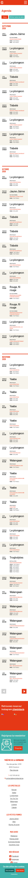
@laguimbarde (18, 709)
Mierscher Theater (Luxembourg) (17, 82)
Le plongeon (17, 48)
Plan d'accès (14, 770)
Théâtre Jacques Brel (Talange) (16, 341)
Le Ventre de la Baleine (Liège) (16, 465)
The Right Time (14, 845)
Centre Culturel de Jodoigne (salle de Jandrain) (17, 479)
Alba (14, 821)
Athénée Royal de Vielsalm (15, 39)
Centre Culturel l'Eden (14, 384)
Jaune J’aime (17, 34)
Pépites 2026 (14, 839)
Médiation (14, 836)
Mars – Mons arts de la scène (16, 665)
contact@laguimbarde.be (14, 778)
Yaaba (13, 379)
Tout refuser (20, 870)
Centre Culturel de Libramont (16, 582)
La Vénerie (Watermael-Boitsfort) (17, 625)
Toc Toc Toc (14, 798)
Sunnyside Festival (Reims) (16, 222)
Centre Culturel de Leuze (15, 438)
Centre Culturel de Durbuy (15, 182)
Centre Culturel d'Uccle (14, 521)
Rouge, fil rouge (15, 288)
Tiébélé (14, 76)
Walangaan (16, 460)
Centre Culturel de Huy (14, 369)
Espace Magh (13, 506)
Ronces (14, 789)
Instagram (15, 859)
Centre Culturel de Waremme (16, 597)
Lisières (14, 804)
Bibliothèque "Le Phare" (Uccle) (16, 196)
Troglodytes (16, 557)
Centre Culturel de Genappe (16, 562)
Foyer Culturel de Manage (15, 265)
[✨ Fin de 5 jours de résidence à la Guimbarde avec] (19, 719)
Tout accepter (10, 870)
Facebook (15, 856)
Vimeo (15, 862)
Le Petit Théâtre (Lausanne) (16, 53)
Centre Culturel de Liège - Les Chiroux (16, 327)
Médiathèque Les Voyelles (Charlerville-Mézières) (15, 295)
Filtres (5, 17)
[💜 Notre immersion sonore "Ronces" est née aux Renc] (7, 719)
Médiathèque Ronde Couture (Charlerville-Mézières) (16, 313)
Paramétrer (14, 874)
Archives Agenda (14, 842)
